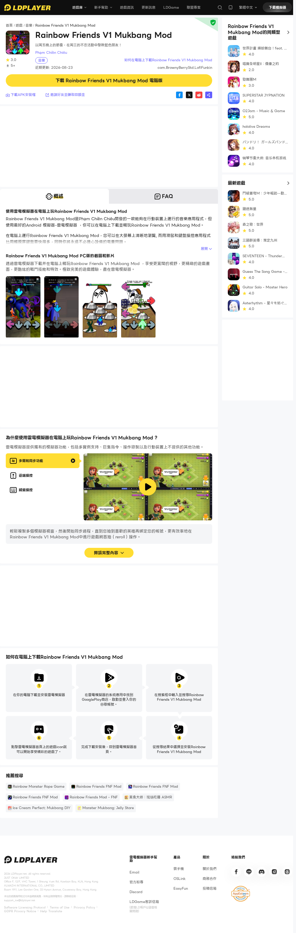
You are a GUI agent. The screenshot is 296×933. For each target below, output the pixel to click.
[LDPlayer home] (27, 7)
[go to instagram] (274, 872)
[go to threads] (287, 872)
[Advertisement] (109, 146)
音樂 (28, 25)
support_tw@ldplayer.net (19, 900)
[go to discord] (262, 872)
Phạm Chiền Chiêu (51, 52)
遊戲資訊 (127, 7)
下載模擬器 (277, 7)
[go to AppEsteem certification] (240, 893)
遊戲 (19, 25)
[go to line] (249, 872)
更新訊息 (149, 7)
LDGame (171, 7)
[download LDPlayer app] (230, 7)
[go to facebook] (236, 872)
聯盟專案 (194, 7)
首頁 (9, 25)
